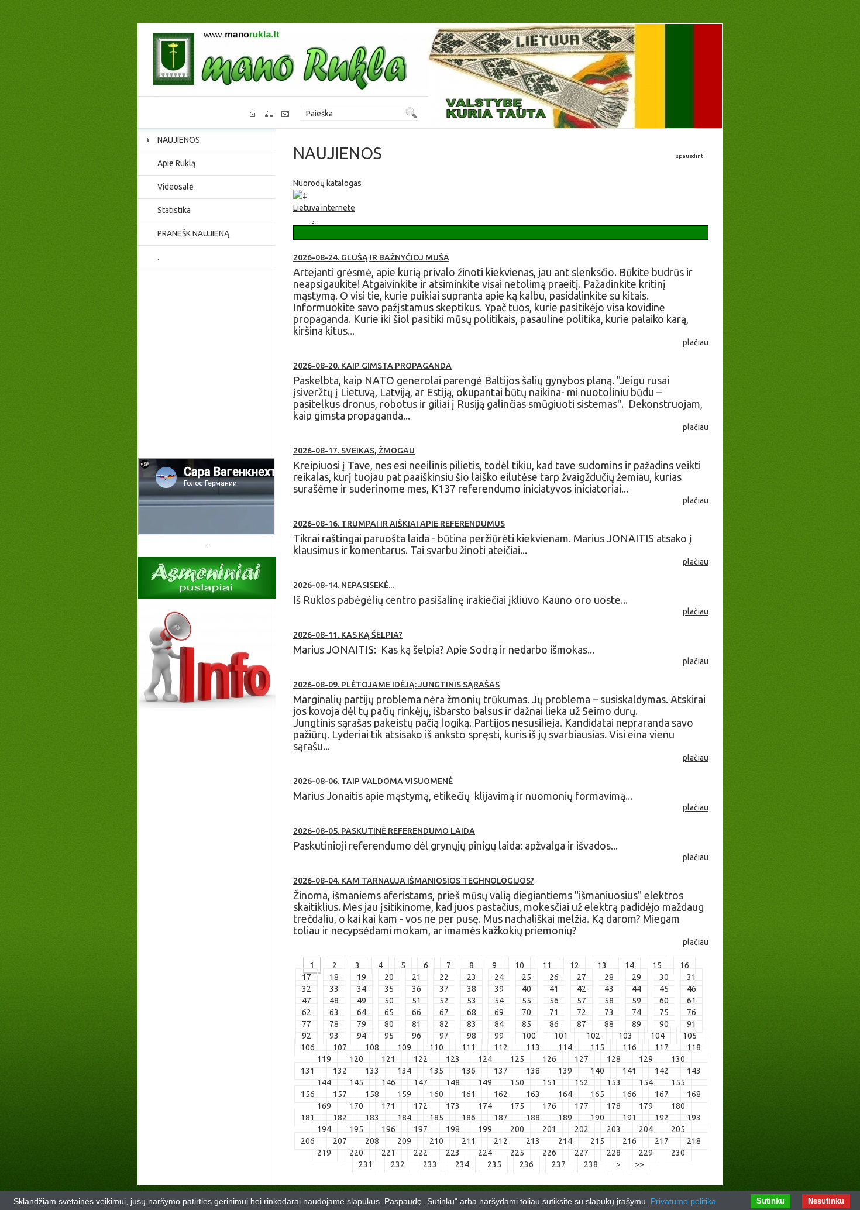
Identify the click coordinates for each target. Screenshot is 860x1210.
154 (646, 1082)
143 (694, 1070)
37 (444, 989)
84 (499, 1024)
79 (361, 1024)
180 (678, 1106)
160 (436, 1094)
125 (517, 1059)
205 (678, 1129)
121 (388, 1059)
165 (597, 1094)
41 (554, 989)
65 (389, 1012)
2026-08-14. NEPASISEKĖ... (343, 585)
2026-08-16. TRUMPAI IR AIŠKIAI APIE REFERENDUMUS (399, 523)
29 (636, 977)
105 (690, 1035)
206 (308, 1141)
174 (485, 1106)
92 (306, 1035)
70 (526, 1012)
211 (469, 1141)
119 (324, 1059)
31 (691, 977)
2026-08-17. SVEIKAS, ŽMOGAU (354, 450)
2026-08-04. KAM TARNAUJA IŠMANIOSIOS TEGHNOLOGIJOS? (413, 880)
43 (609, 989)
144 (324, 1082)
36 (416, 989)
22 (444, 977)
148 (453, 1082)
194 (324, 1129)
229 (646, 1152)
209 (404, 1141)
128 (614, 1059)
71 (554, 1012)
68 (471, 1012)
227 (582, 1152)
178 (614, 1106)
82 (444, 1024)
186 (469, 1117)
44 (636, 989)
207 (340, 1141)
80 (389, 1024)
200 (517, 1129)
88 (609, 1024)
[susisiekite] (286, 114)
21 (416, 977)
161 (469, 1094)
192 (662, 1117)
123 (453, 1059)
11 (547, 965)
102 (593, 1035)
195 (356, 1129)
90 (664, 1024)
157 (340, 1094)
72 (581, 1012)
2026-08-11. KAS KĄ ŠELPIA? (348, 635)
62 (306, 1012)
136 (469, 1070)
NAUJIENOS (178, 140)
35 (389, 989)
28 (609, 977)
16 (684, 965)
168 (694, 1094)
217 (662, 1141)
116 (629, 1047)
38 (471, 989)
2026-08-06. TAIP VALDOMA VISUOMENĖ (373, 781)
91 (691, 1024)
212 (501, 1141)
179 (646, 1106)
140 (597, 1070)
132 (340, 1070)
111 (469, 1047)
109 (404, 1047)
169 (324, 1106)
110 (436, 1047)
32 (306, 989)
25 (526, 977)
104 (658, 1035)
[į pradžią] (253, 114)
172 (421, 1106)
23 (471, 977)
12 (574, 965)
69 (499, 1012)
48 (334, 1000)
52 (444, 1000)
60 (664, 1000)
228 (614, 1152)
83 (471, 1024)
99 (499, 1035)
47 (306, 1000)
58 (609, 1000)
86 (554, 1024)
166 (629, 1094)
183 (372, 1117)
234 (462, 1164)
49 (361, 1000)
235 (494, 1164)
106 (308, 1047)
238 (591, 1164)
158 (372, 1094)
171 (388, 1106)
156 (308, 1094)
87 (581, 1024)
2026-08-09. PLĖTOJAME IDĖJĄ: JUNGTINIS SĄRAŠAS (396, 684)
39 (499, 989)
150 (517, 1082)
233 (430, 1164)
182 (340, 1117)
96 (416, 1035)
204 (646, 1129)
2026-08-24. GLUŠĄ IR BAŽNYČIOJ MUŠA (371, 257)
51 (416, 1000)
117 (662, 1047)
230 (678, 1152)
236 (527, 1164)
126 (549, 1059)
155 (678, 1082)
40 (526, 989)
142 (662, 1070)
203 (614, 1129)
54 (499, 1000)
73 (609, 1012)
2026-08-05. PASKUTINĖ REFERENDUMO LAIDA (384, 831)
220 (356, 1152)
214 (565, 1141)
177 (582, 1106)
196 (388, 1129)
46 (691, 989)
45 (664, 989)
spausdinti (690, 156)
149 (485, 1082)
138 (533, 1070)
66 (416, 1012)
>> (639, 1164)
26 (554, 977)
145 (356, 1082)
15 (657, 965)
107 (340, 1047)
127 (582, 1059)
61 (691, 1000)
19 (361, 977)
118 (694, 1047)
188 (533, 1117)
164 (565, 1094)
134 (404, 1070)
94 (361, 1035)
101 (561, 1035)
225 (517, 1152)
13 (602, 965)
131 (308, 1070)
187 (501, 1117)
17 (306, 977)
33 (334, 989)
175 (517, 1106)
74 (636, 1012)
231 (366, 1164)
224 (485, 1152)
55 (526, 1000)
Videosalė (175, 186)
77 (306, 1024)
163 (533, 1094)
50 (389, 1000)
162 (501, 1094)
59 (636, 1000)
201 (549, 1129)
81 (416, 1024)
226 (549, 1152)
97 (444, 1035)
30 (664, 977)
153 (614, 1082)
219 (324, 1152)
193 (694, 1117)
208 (372, 1141)
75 (664, 1012)
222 (421, 1152)
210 (436, 1141)
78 (334, 1024)
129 (646, 1059)
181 (308, 1117)
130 (678, 1059)
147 (421, 1082)
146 (388, 1082)
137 (501, 1070)
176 (549, 1106)
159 (404, 1094)
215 (597, 1141)
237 (559, 1164)
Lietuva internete (324, 207)
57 (581, 1000)
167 (662, 1094)
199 (485, 1129)
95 (389, 1035)
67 (444, 1012)
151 (549, 1082)
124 (485, 1059)
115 (597, 1047)
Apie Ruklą (176, 163)
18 (334, 977)
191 (629, 1117)
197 (421, 1129)
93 (334, 1035)
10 (519, 965)
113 (533, 1047)
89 (636, 1024)
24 (499, 977)
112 (501, 1047)
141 (629, 1070)
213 (533, 1141)
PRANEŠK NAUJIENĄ (193, 233)
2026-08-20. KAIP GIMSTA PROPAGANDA (372, 365)
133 (372, 1070)
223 (453, 1152)
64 (361, 1012)
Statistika (174, 210)
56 (554, 1000)
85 (526, 1024)
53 (471, 1000)
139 (565, 1070)
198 (453, 1129)
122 (421, 1059)
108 (372, 1047)
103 (625, 1035)
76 (691, 1012)
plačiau (695, 342)
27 (581, 977)
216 (629, 1141)
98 (471, 1035)
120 (356, 1059)
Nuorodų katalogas (327, 183)
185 (436, 1117)
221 (388, 1152)
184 (404, 1117)
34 (361, 989)
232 (398, 1164)
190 (597, 1117)
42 (581, 989)
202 (582, 1129)
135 (436, 1070)
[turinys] (269, 114)
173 (453, 1106)
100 (529, 1035)
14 (629, 965)
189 (565, 1117)
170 (356, 1106)
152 (582, 1082)
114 (565, 1047)
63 (334, 1012)
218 (694, 1141)
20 (389, 977)
